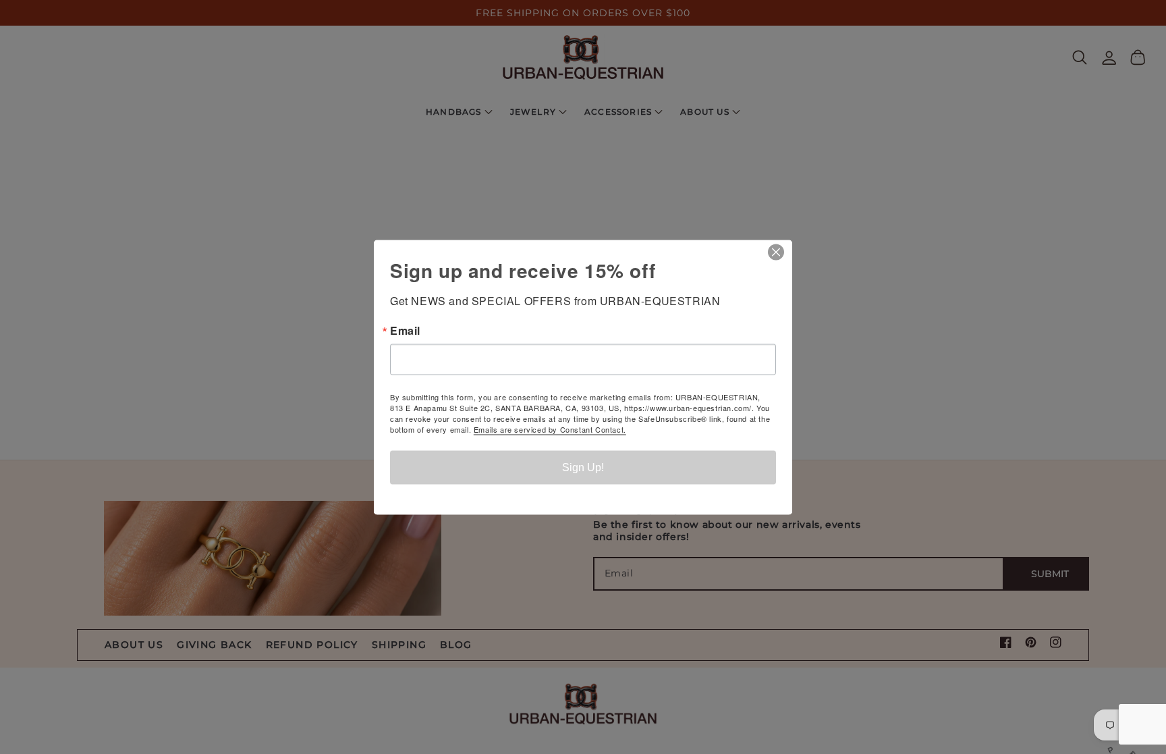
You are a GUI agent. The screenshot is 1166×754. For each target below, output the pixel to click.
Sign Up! (583, 467)
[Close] (780, 252)
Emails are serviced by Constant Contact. (550, 428)
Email (405, 330)
